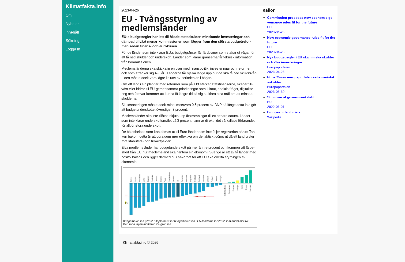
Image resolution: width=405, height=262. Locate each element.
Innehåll (72, 32)
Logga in (73, 49)
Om (68, 15)
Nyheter (72, 24)
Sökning (72, 41)
